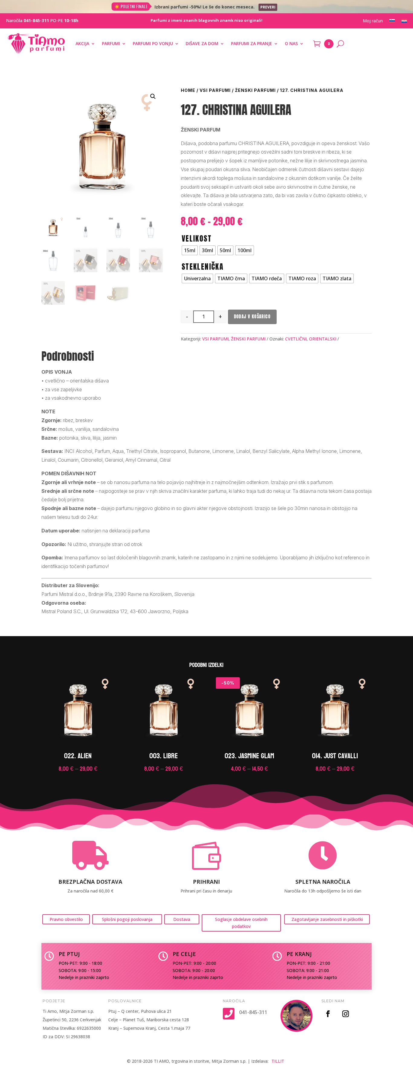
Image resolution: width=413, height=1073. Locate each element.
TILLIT (278, 1061)
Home (188, 90)
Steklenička (203, 266)
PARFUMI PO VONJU (153, 43)
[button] (153, 96)
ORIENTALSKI (322, 339)
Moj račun (373, 21)
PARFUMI (111, 43)
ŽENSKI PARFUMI (255, 90)
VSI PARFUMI (215, 90)
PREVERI (267, 7)
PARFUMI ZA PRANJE (251, 43)
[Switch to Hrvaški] (404, 22)
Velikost (197, 238)
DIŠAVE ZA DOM (202, 43)
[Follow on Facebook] (328, 1013)
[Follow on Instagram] (345, 1013)
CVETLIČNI (296, 339)
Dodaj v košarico (252, 317)
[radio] (189, 250)
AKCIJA (82, 43)
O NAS (291, 43)
